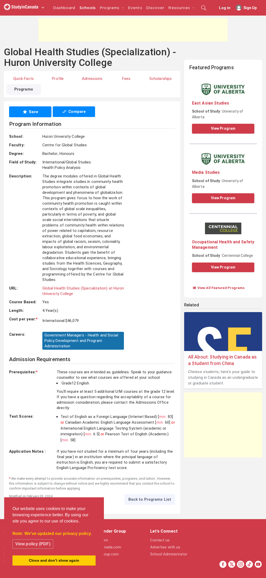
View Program (223, 128)
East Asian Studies (210, 103)
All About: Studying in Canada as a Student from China (222, 360)
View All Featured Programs (218, 288)
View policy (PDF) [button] (32, 544)
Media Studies (206, 172)
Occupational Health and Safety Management (223, 244)
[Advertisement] (133, 30)
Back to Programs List (149, 499)
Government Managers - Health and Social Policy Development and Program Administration (81, 340)
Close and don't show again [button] (54, 560)
